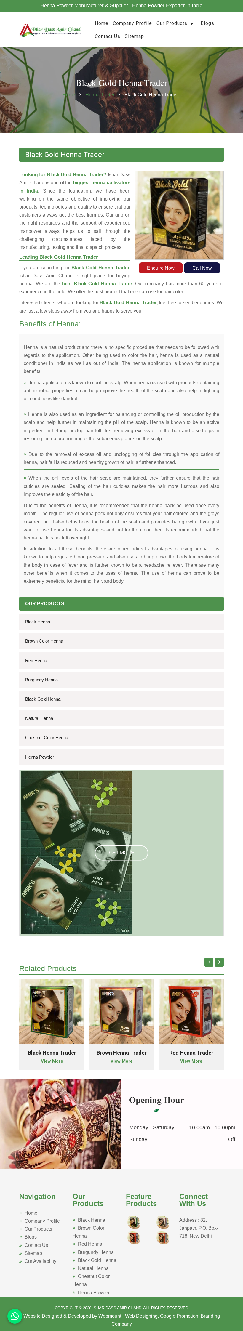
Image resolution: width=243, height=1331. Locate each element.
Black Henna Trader (52, 1053)
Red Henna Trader (191, 1053)
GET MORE (121, 852)
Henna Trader (100, 94)
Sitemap (134, 36)
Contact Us (107, 36)
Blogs (207, 23)
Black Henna (37, 621)
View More (52, 1061)
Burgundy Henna (41, 679)
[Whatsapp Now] (14, 1316)
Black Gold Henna (42, 698)
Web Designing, (142, 1316)
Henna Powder (39, 757)
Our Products (171, 23)
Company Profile (132, 23)
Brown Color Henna (44, 640)
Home (101, 23)
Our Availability (40, 1261)
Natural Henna (39, 718)
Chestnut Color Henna (46, 737)
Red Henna (36, 660)
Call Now (202, 267)
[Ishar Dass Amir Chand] (50, 29)
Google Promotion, (179, 1316)
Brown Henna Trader (122, 1053)
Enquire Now (161, 267)
